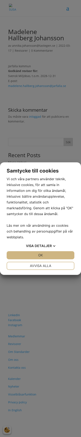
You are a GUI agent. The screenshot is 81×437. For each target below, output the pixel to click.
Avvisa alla (40, 266)
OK (40, 255)
